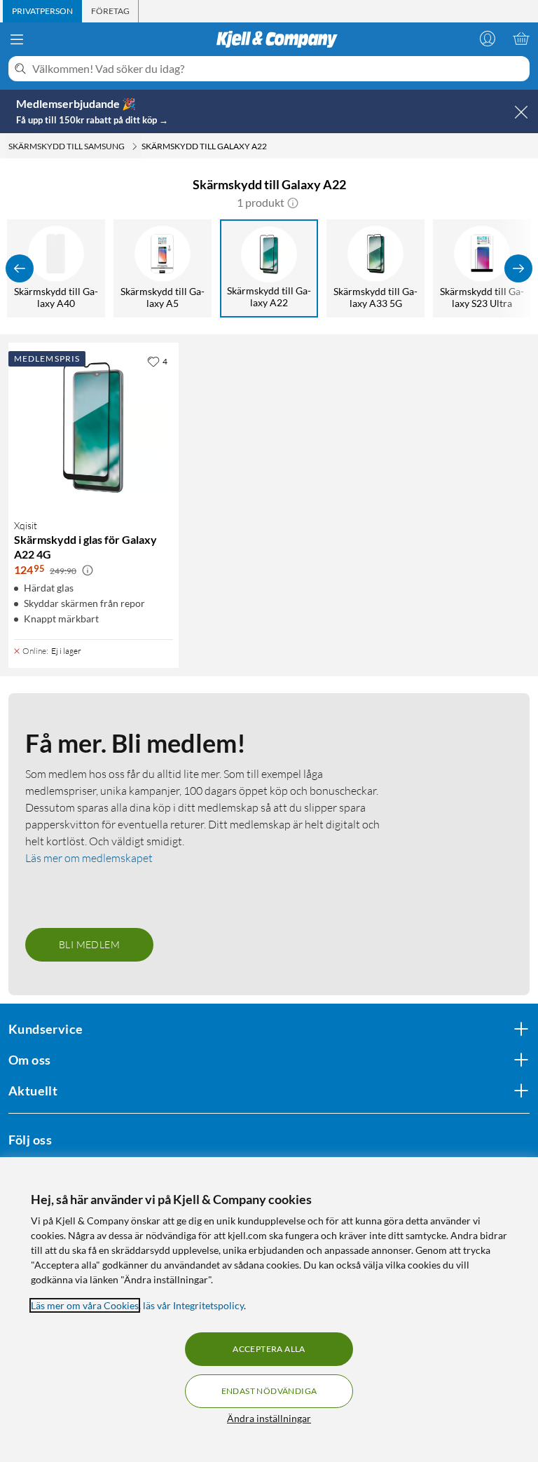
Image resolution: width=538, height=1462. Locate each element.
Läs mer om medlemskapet (89, 858)
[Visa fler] (518, 268)
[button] (292, 202)
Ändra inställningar (269, 1418)
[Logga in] (487, 38)
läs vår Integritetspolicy (193, 1305)
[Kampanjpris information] (87, 570)
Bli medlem (89, 944)
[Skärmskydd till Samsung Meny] (134, 146)
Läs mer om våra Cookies (85, 1305)
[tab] (42, 11)
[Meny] (17, 39)
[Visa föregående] (20, 268)
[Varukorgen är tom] (521, 38)
